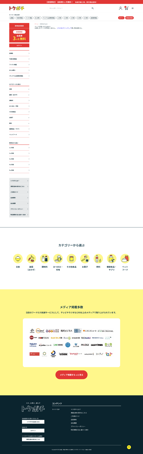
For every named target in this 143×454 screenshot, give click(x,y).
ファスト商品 (29, 18)
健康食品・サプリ (14, 129)
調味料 (11, 100)
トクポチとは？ (15, 181)
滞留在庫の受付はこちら (17, 186)
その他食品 (12, 112)
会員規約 (13, 198)
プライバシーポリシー (17, 209)
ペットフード (13, 134)
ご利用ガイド (14, 192)
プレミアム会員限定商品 (49, 18)
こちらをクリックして (64, 28)
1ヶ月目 (59, 18)
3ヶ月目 (73, 18)
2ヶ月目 (66, 18)
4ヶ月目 (79, 18)
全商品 (12, 18)
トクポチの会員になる (33, 422)
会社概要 (13, 203)
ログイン (121, 18)
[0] (127, 9)
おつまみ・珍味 (13, 106)
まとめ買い (37, 18)
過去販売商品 (94, 18)
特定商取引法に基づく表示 (18, 215)
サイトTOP (56, 409)
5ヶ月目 (86, 18)
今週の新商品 (19, 18)
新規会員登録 (129, 18)
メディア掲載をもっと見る (71, 374)
